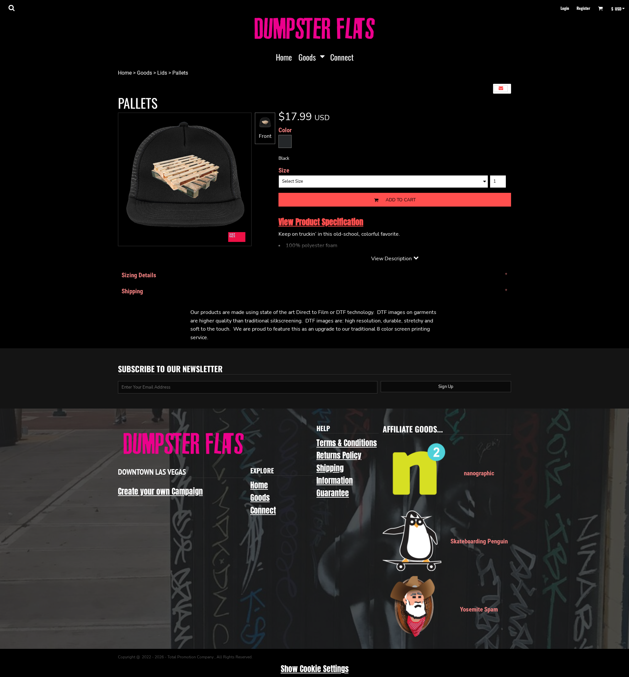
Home (125, 73)
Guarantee (332, 493)
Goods (144, 73)
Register (583, 8)
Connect (263, 510)
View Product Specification (320, 222)
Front (265, 136)
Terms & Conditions (346, 443)
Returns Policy (338, 455)
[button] (11, 8)
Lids (162, 73)
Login (565, 8)
